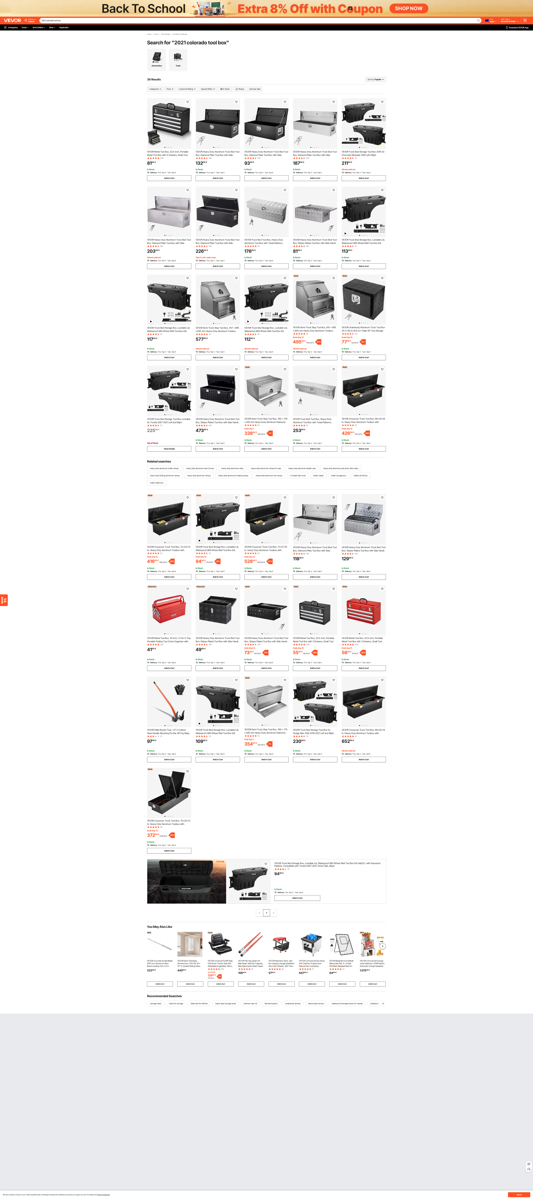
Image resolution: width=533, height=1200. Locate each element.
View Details (169, 449)
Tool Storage (165, 34)
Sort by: (371, 79)
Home (149, 34)
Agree (519, 1195)
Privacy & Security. (103, 1195)
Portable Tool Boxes (180, 34)
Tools (156, 34)
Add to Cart (169, 178)
